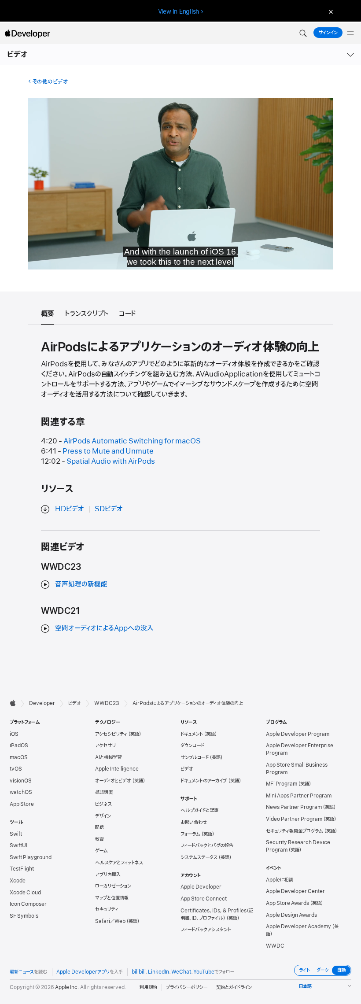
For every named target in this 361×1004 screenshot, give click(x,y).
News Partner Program (294, 807)
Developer (42, 703)
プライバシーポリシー (186, 987)
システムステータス (198, 857)
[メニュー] (350, 33)
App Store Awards (287, 903)
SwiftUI (18, 845)
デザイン (103, 816)
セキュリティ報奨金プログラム (294, 831)
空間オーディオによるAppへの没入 (104, 628)
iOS (14, 734)
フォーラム (190, 834)
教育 (99, 839)
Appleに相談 (279, 880)
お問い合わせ (193, 822)
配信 (99, 827)
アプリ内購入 (108, 874)
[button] (302, 33)
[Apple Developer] (27, 33)
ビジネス (103, 804)
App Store (22, 804)
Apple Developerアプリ (83, 972)
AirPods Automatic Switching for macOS (132, 441)
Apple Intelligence (117, 769)
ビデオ (17, 54)
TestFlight (22, 869)
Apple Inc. (67, 987)
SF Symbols (24, 916)
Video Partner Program (294, 819)
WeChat (181, 972)
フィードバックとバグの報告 (206, 845)
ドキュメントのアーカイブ (203, 781)
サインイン (328, 33)
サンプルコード (194, 757)
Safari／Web (110, 921)
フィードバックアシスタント (205, 929)
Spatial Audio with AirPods (110, 461)
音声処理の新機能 (81, 584)
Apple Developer (200, 887)
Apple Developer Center (295, 891)
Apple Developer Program (297, 734)
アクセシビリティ (111, 734)
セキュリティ (106, 909)
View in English (178, 11)
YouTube (203, 972)
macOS (19, 757)
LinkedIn (158, 972)
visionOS (21, 781)
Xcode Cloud (25, 893)
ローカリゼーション (113, 886)
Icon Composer (28, 904)
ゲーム (101, 851)
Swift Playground (31, 857)
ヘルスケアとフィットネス (119, 863)
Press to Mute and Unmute (108, 451)
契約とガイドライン (234, 987)
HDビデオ (69, 509)
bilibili (139, 972)
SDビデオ (109, 509)
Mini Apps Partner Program (299, 796)
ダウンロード (192, 745)
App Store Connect (203, 899)
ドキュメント (191, 734)
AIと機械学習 (108, 757)
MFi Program (281, 784)
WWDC (275, 946)
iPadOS (19, 745)
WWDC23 (106, 703)
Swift (16, 834)
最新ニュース (22, 972)
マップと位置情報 (112, 898)
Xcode (18, 881)
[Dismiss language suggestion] (329, 12)
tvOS (16, 769)
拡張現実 (104, 792)
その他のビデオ (50, 81)
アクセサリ (105, 745)
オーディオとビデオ (113, 781)
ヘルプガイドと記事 (199, 810)
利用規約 (148, 987)
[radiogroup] (322, 970)
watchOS (21, 792)
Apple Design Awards (291, 915)
